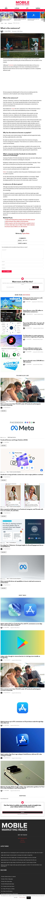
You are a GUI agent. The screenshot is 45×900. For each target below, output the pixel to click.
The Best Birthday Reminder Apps (7, 883)
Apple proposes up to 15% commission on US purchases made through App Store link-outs (22, 722)
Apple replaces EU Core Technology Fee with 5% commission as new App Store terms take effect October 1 (21, 624)
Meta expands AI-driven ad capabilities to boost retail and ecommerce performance (21, 581)
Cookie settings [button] (22, 897)
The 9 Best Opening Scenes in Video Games (9, 893)
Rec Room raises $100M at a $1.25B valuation (16, 226)
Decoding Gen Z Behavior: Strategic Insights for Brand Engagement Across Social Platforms (22, 545)
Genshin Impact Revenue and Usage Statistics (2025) (6, 20)
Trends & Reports (12, 401)
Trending (38, 8)
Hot (27, 8)
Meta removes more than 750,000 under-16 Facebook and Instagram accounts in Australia (21, 404)
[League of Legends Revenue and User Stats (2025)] (20, 15)
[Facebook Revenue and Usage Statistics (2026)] (22, 426)
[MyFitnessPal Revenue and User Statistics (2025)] (33, 15)
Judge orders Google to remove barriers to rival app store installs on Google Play (20, 656)
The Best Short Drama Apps (6, 881)
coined (13, 108)
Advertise (22, 840)
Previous (0, 16)
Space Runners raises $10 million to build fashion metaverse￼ (33, 311)
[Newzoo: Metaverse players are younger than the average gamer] (11, 353)
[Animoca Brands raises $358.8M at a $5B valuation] (11, 366)
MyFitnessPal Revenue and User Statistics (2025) (33, 20)
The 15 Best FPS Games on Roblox (8, 888)
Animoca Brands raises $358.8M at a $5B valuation (33, 361)
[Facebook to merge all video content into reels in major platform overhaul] (22, 461)
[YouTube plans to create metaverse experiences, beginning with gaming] (11, 341)
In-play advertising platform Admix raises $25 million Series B (20, 219)
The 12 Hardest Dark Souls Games (7, 886)
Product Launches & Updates (15, 471)
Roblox (4, 172)
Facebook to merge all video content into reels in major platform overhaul (22, 474)
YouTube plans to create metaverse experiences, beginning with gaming (33, 336)
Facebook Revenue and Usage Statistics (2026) (14, 440)
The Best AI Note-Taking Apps (7, 879)
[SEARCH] (43, 10)
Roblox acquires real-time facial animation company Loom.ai (19, 223)
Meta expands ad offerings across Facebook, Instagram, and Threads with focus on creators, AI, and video (22, 509)
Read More (3, 410)
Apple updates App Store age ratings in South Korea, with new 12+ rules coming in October (21, 754)
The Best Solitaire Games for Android (8, 876)
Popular (17, 8)
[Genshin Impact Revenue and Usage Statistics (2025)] (6, 15)
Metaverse (26, 295)
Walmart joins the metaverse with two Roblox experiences (32, 298)
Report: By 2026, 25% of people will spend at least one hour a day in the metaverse (33, 324)
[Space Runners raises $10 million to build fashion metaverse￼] (11, 316)
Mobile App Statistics (12, 437)
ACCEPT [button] (28, 897)
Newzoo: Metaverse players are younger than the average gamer (32, 348)
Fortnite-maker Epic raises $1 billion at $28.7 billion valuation (20, 224)
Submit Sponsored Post (22, 838)
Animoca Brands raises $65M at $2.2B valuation (16, 221)
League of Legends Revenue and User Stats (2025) (20, 20)
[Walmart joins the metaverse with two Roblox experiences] (11, 303)
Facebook (11, 65)
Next (44, 16)
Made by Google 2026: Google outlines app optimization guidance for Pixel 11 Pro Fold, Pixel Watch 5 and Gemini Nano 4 (22, 787)
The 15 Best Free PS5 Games (6, 891)
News (6, 8)
